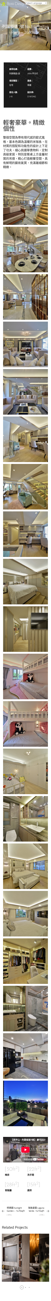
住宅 (25, 1261)
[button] (22, 1287)
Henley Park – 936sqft (25, 1255)
